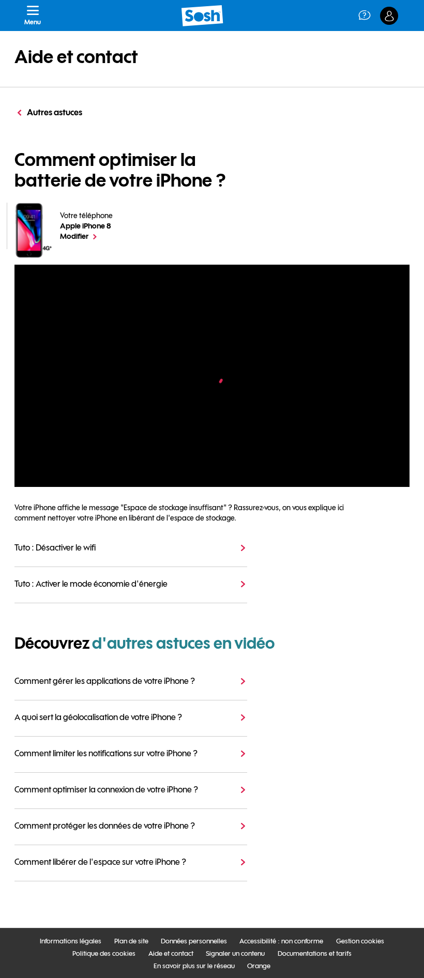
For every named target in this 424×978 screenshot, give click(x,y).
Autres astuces (54, 112)
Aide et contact (76, 57)
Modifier (86, 235)
